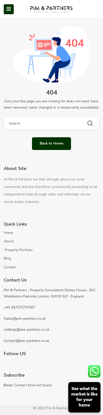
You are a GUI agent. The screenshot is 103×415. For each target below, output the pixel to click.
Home (8, 232)
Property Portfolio (18, 250)
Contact (10, 267)
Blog (7, 258)
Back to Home (51, 143)
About (9, 241)
